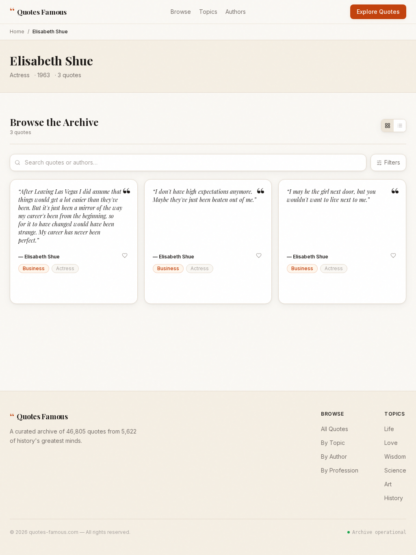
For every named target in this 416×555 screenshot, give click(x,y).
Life (389, 428)
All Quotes (334, 428)
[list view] (400, 125)
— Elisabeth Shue (39, 257)
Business (34, 268)
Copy (34, 289)
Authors (235, 11)
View (120, 289)
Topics (208, 11)
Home (17, 31)
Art (388, 484)
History (393, 497)
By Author (334, 456)
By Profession (339, 470)
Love (391, 442)
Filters (392, 162)
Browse (181, 11)
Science (395, 470)
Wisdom (395, 456)
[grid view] (387, 125)
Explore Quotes (378, 11)
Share (62, 289)
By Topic (333, 442)
